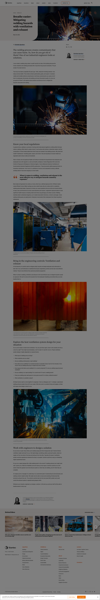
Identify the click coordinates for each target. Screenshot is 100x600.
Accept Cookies (81, 597)
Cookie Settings (72, 597)
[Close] (97, 597)
